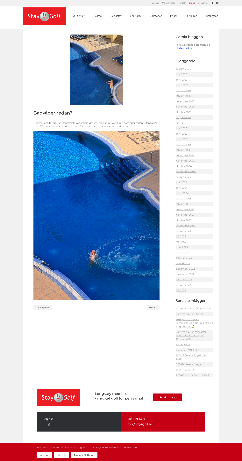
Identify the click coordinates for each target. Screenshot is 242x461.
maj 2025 (181, 128)
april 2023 (182, 247)
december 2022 (185, 268)
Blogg (192, 3)
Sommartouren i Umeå (189, 314)
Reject (61, 455)
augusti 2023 (183, 231)
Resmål (98, 15)
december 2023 (185, 209)
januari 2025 (183, 149)
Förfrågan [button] (191, 15)
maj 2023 (181, 241)
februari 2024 (184, 198)
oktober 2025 (183, 112)
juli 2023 (181, 236)
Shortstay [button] (135, 15)
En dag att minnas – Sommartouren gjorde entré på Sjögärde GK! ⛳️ (194, 323)
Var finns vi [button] (79, 15)
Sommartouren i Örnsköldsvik (193, 308)
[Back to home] (44, 16)
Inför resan (212, 15)
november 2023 (185, 214)
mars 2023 (182, 252)
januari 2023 (183, 263)
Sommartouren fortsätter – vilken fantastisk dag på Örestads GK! (192, 335)
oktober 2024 (184, 166)
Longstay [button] (116, 15)
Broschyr (202, 3)
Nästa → (153, 307)
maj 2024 (181, 182)
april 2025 (181, 133)
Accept (44, 455)
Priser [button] (173, 15)
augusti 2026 (183, 69)
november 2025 (185, 106)
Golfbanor (156, 15)
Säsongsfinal (183, 344)
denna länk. (186, 48)
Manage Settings (84, 455)
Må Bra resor (168, 3)
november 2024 (185, 160)
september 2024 (186, 171)
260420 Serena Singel (189, 364)
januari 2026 (183, 95)
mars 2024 (182, 193)
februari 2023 (184, 258)
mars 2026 (182, 85)
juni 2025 (181, 123)
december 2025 (185, 101)
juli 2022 (181, 290)
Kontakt (182, 3)
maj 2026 (181, 74)
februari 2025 (183, 144)
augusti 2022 (183, 285)
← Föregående (43, 307)
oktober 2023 (183, 220)
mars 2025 (182, 139)
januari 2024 (183, 204)
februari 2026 (183, 90)
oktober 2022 (184, 279)
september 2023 (186, 225)
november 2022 (185, 274)
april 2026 (181, 79)
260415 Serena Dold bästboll (193, 375)
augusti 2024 (183, 177)
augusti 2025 (183, 117)
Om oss (155, 3)
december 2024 (185, 155)
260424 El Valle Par (187, 349)
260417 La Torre (185, 369)
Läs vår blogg (167, 397)
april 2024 (182, 187)
